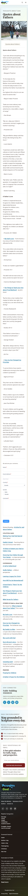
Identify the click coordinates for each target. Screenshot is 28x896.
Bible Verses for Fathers (10, 599)
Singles (3, 820)
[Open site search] (22, 2)
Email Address (7, 474)
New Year (3, 851)
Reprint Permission (13, 893)
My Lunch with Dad (9, 638)
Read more (4, 882)
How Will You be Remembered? (13, 580)
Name (5, 467)
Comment (6, 498)
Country (5, 482)
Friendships (4, 822)
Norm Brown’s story (9, 642)
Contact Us (10, 803)
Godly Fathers (7, 570)
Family (3, 818)
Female (6, 494)
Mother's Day (4, 840)
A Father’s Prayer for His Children (14, 677)
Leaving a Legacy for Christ (12, 576)
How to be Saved (5, 828)
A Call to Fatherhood (9, 566)
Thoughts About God (9, 890)
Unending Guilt (8, 662)
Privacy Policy (4, 893)
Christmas (4, 848)
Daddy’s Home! (8, 542)
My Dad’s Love (9, 239)
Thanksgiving (4, 846)
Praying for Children (9, 673)
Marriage (3, 817)
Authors (3, 803)
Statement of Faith (18, 801)
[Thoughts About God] (5, 2)
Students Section (5, 823)
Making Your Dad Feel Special (12, 536)
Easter (3, 837)
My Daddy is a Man (9, 629)
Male (5, 492)
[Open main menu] (25, 2)
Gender (5, 489)
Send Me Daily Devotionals (14, 765)
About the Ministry (6, 801)
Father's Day (4, 843)
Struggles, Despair (6, 826)
